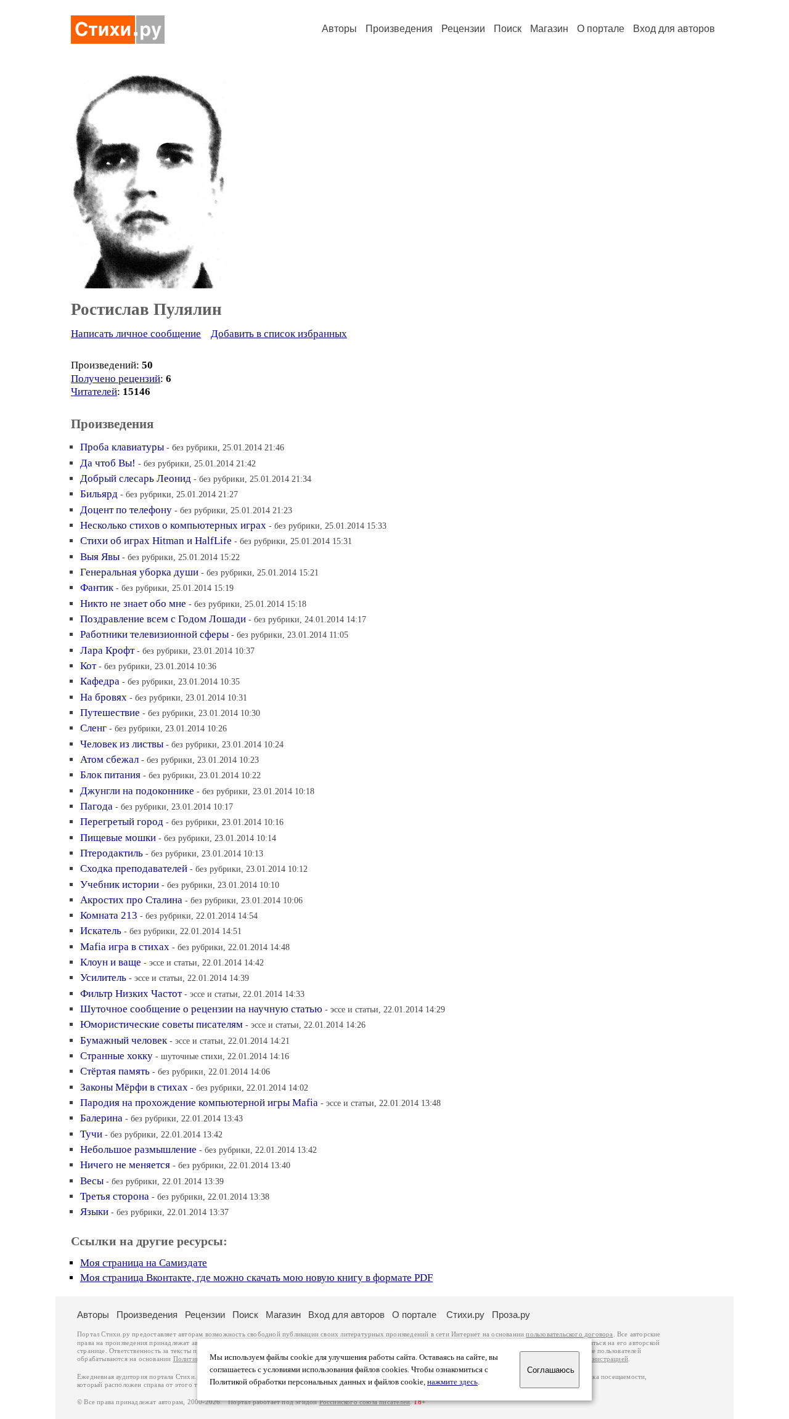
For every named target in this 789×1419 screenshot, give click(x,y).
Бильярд (99, 494)
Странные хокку (116, 1056)
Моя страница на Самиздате (143, 1263)
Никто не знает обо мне (133, 603)
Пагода (96, 806)
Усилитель (103, 977)
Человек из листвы (121, 744)
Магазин (549, 28)
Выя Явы (100, 557)
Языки (94, 1212)
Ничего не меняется (125, 1165)
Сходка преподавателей (133, 868)
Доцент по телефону (126, 510)
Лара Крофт (107, 650)
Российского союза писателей (364, 1402)
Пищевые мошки (118, 838)
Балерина (101, 1118)
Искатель (100, 931)
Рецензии (463, 28)
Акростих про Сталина (131, 900)
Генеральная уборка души (139, 572)
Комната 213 (108, 915)
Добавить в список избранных (279, 334)
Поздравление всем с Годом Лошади (163, 619)
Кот (88, 666)
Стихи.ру (465, 1314)
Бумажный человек (123, 1040)
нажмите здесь (452, 1382)
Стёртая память (115, 1071)
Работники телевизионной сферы (154, 634)
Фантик (96, 587)
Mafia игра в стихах (125, 947)
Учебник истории (119, 884)
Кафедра (100, 681)
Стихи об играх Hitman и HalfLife (156, 541)
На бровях (103, 697)
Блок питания (110, 775)
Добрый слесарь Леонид (135, 478)
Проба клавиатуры (122, 447)
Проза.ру (511, 1314)
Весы (92, 1181)
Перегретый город (121, 821)
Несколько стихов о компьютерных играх (173, 525)
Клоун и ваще (110, 962)
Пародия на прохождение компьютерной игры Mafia (199, 1102)
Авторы (339, 28)
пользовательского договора (569, 1334)
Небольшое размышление (138, 1149)
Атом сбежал (109, 759)
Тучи (91, 1134)
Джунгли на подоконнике (137, 791)
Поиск (507, 28)
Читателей (94, 391)
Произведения (399, 28)
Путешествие (110, 712)
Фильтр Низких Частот (131, 993)
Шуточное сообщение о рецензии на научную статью (201, 1009)
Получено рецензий (115, 378)
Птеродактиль (111, 853)
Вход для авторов (674, 28)
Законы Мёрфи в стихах (134, 1087)
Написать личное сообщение (136, 334)
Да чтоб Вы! (108, 463)
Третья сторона (114, 1196)
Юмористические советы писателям (161, 1024)
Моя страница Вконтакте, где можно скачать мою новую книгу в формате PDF (256, 1277)
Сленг (93, 728)
